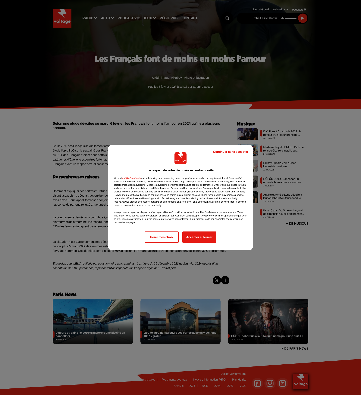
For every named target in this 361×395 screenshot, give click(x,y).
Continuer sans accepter (230, 151)
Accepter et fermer (199, 237)
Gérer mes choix (161, 237)
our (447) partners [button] (131, 177)
